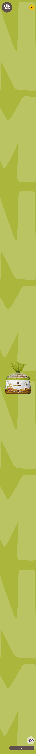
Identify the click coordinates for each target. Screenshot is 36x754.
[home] (6, 7)
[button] (32, 7)
